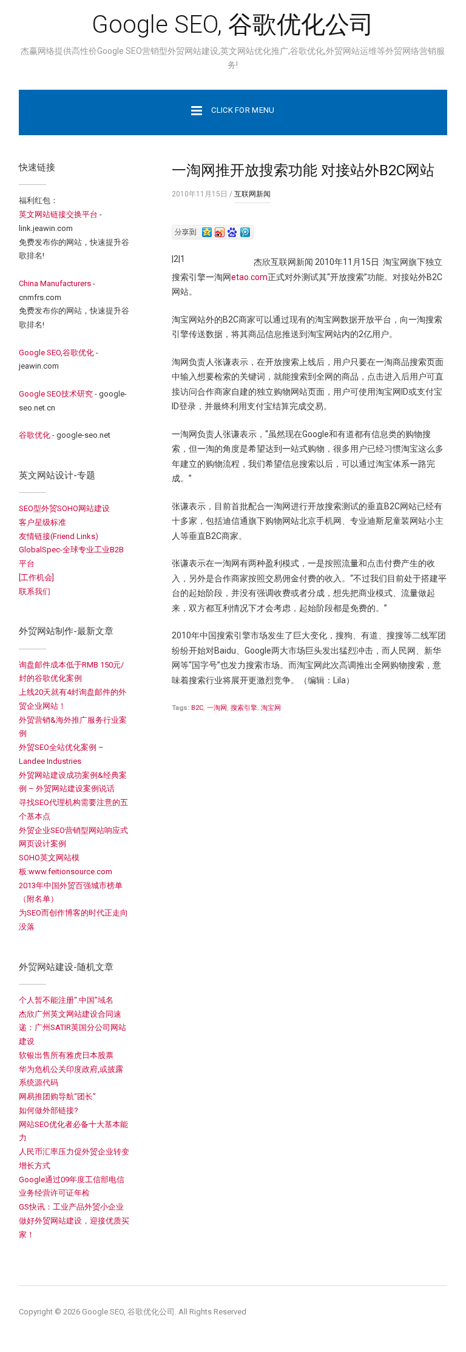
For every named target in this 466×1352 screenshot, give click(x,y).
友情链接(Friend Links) (58, 536)
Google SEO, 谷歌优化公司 (233, 24)
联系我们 (34, 591)
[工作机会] (36, 577)
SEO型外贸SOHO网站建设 (64, 508)
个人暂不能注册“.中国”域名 (66, 1000)
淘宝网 (271, 708)
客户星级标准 (42, 522)
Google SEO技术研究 (56, 393)
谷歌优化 (34, 435)
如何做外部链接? (48, 1110)
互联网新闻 (252, 194)
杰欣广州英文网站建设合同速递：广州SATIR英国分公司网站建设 (72, 1027)
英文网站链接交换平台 (58, 214)
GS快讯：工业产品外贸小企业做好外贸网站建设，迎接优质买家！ (74, 1220)
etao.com (249, 277)
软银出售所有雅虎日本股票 (66, 1055)
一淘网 (217, 708)
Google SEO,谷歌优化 (56, 352)
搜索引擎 (244, 708)
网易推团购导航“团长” (57, 1096)
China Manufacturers (55, 283)
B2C (197, 708)
